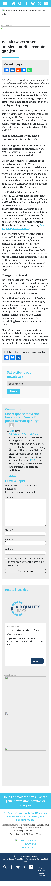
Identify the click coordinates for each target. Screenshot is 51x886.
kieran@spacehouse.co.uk (25, 830)
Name (9, 530)
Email (9, 539)
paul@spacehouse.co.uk (37, 825)
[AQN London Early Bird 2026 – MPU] (25, 764)
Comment (11, 497)
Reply (12, 475)
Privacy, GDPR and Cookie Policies (42, 871)
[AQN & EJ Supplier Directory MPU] (25, 693)
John (11, 430)
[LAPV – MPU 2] (25, 729)
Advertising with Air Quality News (25, 834)
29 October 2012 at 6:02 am (23, 434)
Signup (13, 391)
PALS (32, 460)
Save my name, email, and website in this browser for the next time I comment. (26, 561)
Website (9, 549)
